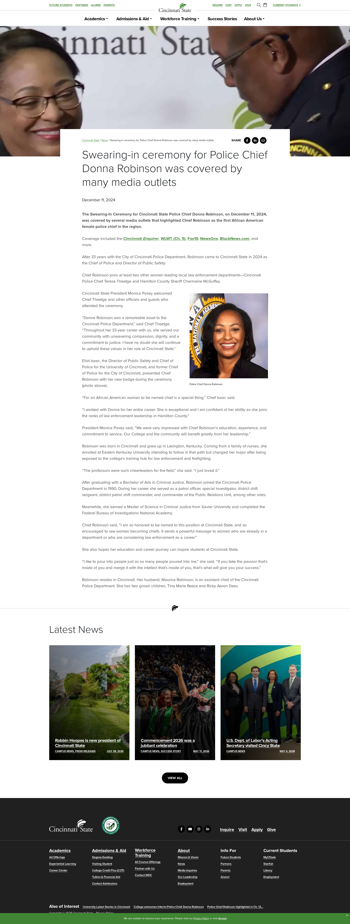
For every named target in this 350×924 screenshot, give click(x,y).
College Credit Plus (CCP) (108, 870)
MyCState (269, 857)
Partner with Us (145, 868)
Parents (109, 5)
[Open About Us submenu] (264, 19)
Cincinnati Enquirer (141, 238)
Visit (228, 5)
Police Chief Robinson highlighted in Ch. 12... (235, 907)
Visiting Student (102, 864)
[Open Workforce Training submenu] (198, 19)
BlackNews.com (234, 238)
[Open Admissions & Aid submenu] (151, 19)
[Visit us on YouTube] (190, 829)
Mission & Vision (188, 857)
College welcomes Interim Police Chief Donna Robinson (169, 907)
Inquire (217, 5)
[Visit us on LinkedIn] (207, 829)
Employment (185, 883)
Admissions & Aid (132, 19)
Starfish (268, 864)
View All (175, 778)
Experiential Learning (62, 864)
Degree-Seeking (102, 857)
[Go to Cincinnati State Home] (71, 825)
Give (248, 5)
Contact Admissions (104, 883)
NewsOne (209, 238)
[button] (347, 915)
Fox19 (193, 238)
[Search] (258, 5)
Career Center (58, 870)
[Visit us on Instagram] (199, 829)
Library (267, 870)
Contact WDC (143, 875)
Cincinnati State (90, 140)
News (105, 140)
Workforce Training (178, 19)
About (184, 850)
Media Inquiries (187, 870)
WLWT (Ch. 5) (173, 238)
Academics (94, 19)
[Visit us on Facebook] (181, 829)
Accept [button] (222, 918)
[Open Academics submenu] (107, 19)
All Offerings (57, 857)
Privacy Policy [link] (201, 918)
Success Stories (222, 19)
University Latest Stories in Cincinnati (106, 907)
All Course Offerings (148, 862)
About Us (253, 19)
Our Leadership (187, 877)
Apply (238, 5)
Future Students (60, 5)
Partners (81, 5)
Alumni (96, 5)
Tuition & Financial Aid (106, 877)
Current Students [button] (285, 5)
